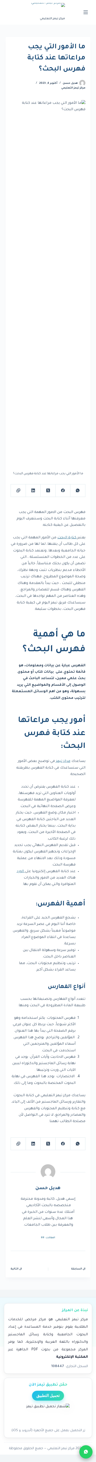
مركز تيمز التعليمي (73, 88)
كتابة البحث (67, 538)
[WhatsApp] (77, 490)
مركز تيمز (63, 761)
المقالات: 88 (48, 1237)
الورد (21, 872)
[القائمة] (85, 12)
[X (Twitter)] (47, 490)
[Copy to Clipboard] (18, 490)
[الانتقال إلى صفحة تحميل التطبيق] (48, 1414)
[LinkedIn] (33, 490)
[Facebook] (62, 490)
